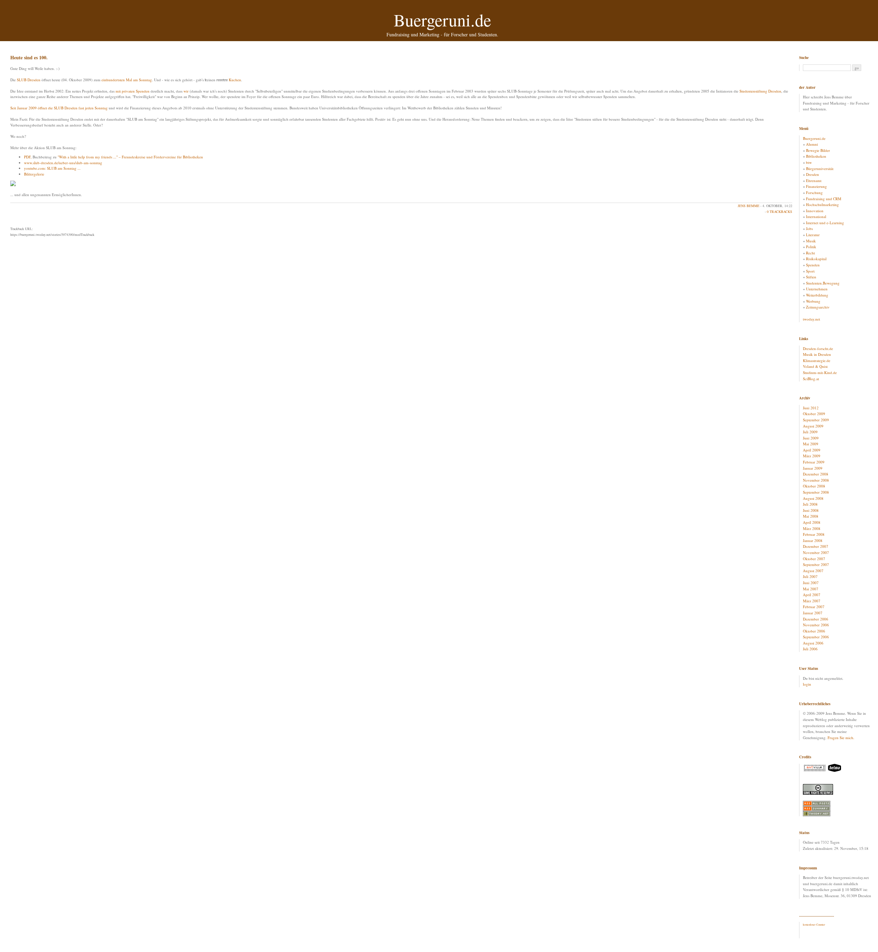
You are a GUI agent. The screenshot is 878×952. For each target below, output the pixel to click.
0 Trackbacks (779, 211)
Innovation (814, 210)
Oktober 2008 (814, 486)
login (807, 684)
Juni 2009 (811, 438)
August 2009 (813, 426)
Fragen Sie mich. (841, 737)
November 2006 (816, 624)
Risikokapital (816, 258)
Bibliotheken (816, 156)
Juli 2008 (810, 504)
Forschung (814, 192)
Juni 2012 (811, 407)
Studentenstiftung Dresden (760, 91)
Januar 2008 (812, 540)
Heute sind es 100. (29, 57)
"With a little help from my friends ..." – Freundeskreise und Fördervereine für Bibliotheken (130, 156)
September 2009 (816, 419)
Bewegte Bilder (818, 150)
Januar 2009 (812, 468)
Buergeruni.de (442, 19)
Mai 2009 (810, 443)
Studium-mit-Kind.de (820, 372)
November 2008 (816, 480)
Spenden (813, 264)
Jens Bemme (748, 205)
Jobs (809, 228)
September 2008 (816, 492)
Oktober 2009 (814, 413)
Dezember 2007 (815, 546)
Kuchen (235, 79)
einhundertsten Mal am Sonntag (127, 79)
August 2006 (813, 643)
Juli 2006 (810, 648)
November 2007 (816, 552)
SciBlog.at (811, 378)
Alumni (812, 144)
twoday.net (811, 319)
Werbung (813, 301)
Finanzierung (816, 186)
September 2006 (816, 636)
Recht (810, 252)
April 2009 (811, 450)
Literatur (813, 234)
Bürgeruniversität (819, 168)
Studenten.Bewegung (823, 283)
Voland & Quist (815, 366)
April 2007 (811, 594)
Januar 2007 (812, 612)
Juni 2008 (811, 510)
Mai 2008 (810, 516)
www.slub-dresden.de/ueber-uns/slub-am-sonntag (63, 162)
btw (809, 162)
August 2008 (813, 498)
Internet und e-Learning (825, 222)
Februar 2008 (813, 534)
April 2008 (811, 522)
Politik (811, 246)
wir (186, 91)
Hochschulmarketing (822, 204)
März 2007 (811, 600)
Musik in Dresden (817, 354)
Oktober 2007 (814, 558)
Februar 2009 (813, 462)
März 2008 (811, 528)
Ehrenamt (813, 180)
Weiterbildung (817, 295)
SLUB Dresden (28, 79)
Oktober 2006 (814, 631)
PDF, (28, 156)
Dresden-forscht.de (818, 348)
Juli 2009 (810, 431)
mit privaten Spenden (133, 91)
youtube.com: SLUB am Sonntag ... (52, 168)
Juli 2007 (810, 576)
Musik (811, 240)
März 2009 (811, 455)
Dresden (812, 174)
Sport (810, 271)
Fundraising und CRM (823, 198)
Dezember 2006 (815, 619)
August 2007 (813, 570)
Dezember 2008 (815, 474)
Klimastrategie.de (816, 360)
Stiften (811, 276)
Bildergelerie (34, 174)
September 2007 (816, 564)
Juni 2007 (811, 582)
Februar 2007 (813, 606)
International (816, 216)
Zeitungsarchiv (818, 307)
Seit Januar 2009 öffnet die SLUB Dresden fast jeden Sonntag (59, 107)
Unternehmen (817, 288)
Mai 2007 (810, 588)
